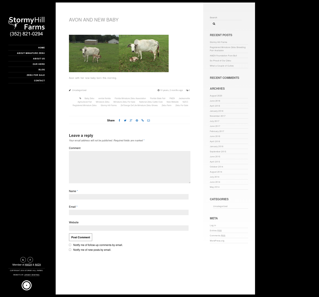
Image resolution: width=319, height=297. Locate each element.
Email (73, 207)
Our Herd (39, 64)
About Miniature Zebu (31, 53)
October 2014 (216, 166)
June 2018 (215, 100)
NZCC (185, 101)
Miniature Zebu (102, 101)
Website (74, 222)
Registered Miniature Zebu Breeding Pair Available (228, 49)
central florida (104, 98)
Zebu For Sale (36, 75)
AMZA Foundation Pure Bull (223, 55)
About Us (39, 58)
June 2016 (215, 136)
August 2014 (216, 171)
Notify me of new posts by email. (92, 250)
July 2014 (214, 176)
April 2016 (215, 141)
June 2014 (215, 181)
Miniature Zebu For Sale (124, 101)
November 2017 (218, 115)
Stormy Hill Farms (109, 105)
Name (73, 191)
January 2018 (216, 110)
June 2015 (215, 156)
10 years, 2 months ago (172, 90)
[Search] (213, 22)
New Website (173, 101)
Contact (39, 80)
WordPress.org (217, 240)
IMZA (38, 264)
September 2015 (218, 151)
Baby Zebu (89, 98)
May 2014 (214, 186)
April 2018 (215, 105)
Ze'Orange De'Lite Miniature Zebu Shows (139, 105)
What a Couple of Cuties (222, 65)
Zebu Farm (166, 105)
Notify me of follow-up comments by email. (98, 245)
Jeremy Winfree (31, 275)
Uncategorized (79, 90)
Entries (216, 230)
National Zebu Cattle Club (151, 101)
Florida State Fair (157, 98)
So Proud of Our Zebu (220, 60)
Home (41, 47)
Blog (42, 69)
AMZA (28, 264)
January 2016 (216, 146)
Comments (217, 235)
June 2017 (215, 126)
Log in (213, 225)
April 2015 (215, 161)
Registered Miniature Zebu (85, 105)
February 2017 (217, 131)
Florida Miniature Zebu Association (130, 98)
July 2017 (214, 121)
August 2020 (216, 95)
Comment (74, 148)
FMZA (172, 98)
